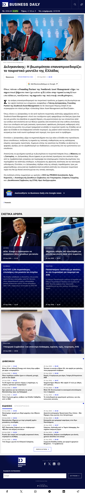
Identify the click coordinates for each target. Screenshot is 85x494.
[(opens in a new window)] (7, 491)
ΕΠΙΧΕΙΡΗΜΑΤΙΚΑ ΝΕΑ (25, 77)
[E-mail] (78, 491)
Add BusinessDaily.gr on (43, 84)
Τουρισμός (8, 202)
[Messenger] (49, 491)
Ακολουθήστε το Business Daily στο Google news (38, 193)
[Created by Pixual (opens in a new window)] (42, 485)
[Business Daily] (21, 4)
